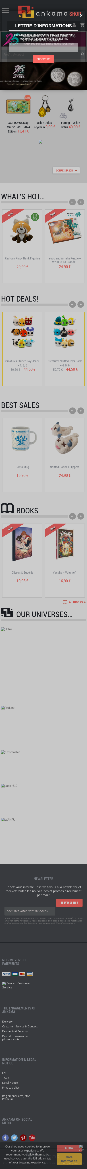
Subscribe (43, 59)
